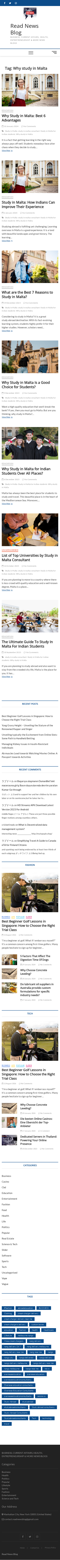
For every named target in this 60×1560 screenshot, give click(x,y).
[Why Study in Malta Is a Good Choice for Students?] (30, 356)
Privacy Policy (50, 1548)
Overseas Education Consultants (18, 1390)
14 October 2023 (11, 566)
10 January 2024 (11, 126)
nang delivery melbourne (38, 1346)
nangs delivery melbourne (15, 1363)
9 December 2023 (11, 393)
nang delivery (35, 1341)
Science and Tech (10, 1498)
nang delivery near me (14, 1352)
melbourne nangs (25, 1335)
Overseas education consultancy (18, 1385)
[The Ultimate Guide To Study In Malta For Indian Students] (30, 616)
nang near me (36, 1352)
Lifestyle (8, 1335)
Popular (20, 917)
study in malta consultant (29, 131)
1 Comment (45, 1131)
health (35, 1330)
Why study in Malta (24, 134)
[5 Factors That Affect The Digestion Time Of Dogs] (9, 959)
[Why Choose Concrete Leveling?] (9, 973)
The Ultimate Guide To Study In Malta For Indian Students (27, 643)
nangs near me (32, 1368)
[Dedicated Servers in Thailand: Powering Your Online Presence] (9, 1140)
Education (7, 110)
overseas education (35, 1374)
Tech (4, 1266)
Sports (5, 1261)
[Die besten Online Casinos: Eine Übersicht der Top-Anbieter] (9, 1122)
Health (5, 1215)
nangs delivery (45, 1357)
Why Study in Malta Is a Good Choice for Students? (26, 384)
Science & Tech (9, 1244)
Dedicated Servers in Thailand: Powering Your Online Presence (38, 1140)
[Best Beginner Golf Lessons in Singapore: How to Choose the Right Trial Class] (30, 892)
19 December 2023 (12, 303)
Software (6, 1255)
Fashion (6, 1204)
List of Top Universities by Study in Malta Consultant (30, 557)
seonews (41, 1396)
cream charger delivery (28, 1313)
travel (6, 1423)
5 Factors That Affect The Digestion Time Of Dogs (35, 957)
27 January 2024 (28, 1000)
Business (6, 917)
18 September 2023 (12, 652)
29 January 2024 (28, 965)
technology (47, 1418)
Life (13, 917)
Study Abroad (10, 1401)
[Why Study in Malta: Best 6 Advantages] (30, 90)
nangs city (8, 1357)
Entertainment (9, 1198)
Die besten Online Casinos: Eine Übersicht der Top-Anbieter (36, 1122)
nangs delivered (26, 1357)
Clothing (8, 1313)
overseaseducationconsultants (17, 1396)
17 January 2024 (28, 1131)
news (47, 1368)
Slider (29, 917)
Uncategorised (10, 550)
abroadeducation (25, 1308)
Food (4, 1210)
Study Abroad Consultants (16, 1412)
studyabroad (27, 1401)
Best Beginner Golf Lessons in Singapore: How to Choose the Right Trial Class (28, 925)
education (8, 1330)
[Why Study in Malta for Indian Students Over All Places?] (30, 443)
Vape (4, 1278)
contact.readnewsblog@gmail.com (21, 1519)
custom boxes (38, 1324)
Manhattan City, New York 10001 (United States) (27, 1514)
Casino (5, 1181)
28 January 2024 (28, 979)
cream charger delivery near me (18, 1319)
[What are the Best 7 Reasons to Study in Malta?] (30, 266)
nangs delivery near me (43, 1363)
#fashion (8, 1308)
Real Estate (8, 1238)
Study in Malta (11, 131)
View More (11, 150)
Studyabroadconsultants (15, 1418)
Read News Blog (24, 29)
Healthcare (49, 1330)
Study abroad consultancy (43, 1407)
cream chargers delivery (14, 1324)
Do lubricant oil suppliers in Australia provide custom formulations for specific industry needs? (37, 989)
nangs (50, 1352)
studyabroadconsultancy (15, 1407)
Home (22, 1548)
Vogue (5, 1284)
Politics (6, 1227)
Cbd (4, 1187)
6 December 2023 (11, 479)
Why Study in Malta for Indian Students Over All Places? (26, 471)
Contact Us (34, 1548)
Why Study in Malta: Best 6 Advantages (24, 117)
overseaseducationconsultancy (18, 1379)
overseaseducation (12, 1374)
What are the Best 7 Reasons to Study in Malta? (27, 294)
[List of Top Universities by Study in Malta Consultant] (30, 529)
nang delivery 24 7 (12, 1346)
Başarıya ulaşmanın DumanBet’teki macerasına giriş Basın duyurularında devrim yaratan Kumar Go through (29, 785)
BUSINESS (44, 1308)
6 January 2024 (10, 213)
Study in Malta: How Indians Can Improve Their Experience (28, 204)
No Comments (29, 126)
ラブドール (8, 781)
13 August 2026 (9, 935)
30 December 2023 (29, 1149)
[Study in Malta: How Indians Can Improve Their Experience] (30, 176)
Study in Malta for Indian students (32, 484)
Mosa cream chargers (13, 1341)
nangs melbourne (12, 1368)
